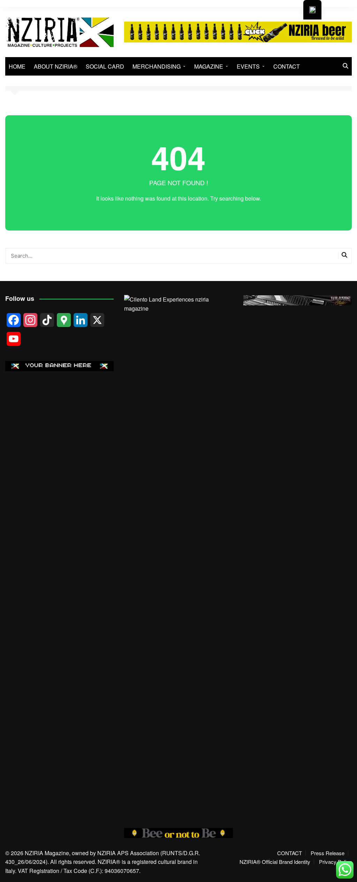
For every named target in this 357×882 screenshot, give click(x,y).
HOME (17, 66)
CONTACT (286, 66)
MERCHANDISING (156, 66)
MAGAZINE (208, 66)
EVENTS (248, 66)
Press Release (327, 853)
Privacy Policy (335, 862)
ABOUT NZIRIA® (55, 66)
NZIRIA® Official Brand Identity (275, 862)
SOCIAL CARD (105, 66)
